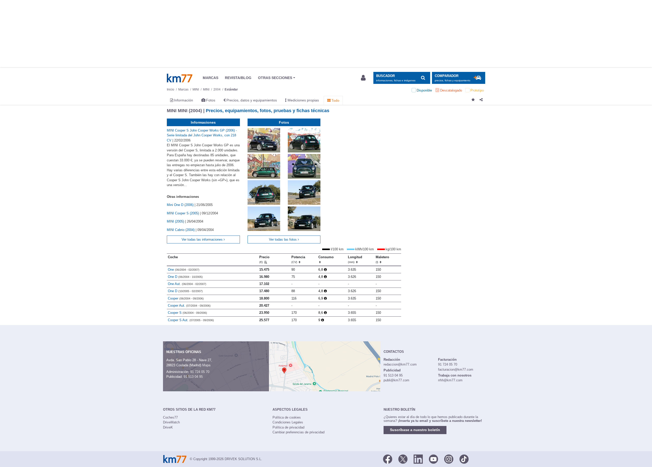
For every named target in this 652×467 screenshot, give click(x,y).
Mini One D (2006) (181, 205)
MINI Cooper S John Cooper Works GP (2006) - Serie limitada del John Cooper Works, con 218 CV (202, 135)
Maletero (382, 259)
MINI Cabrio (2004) (181, 230)
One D (185, 277)
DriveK (168, 427)
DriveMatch (171, 422)
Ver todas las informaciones (203, 239)
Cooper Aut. (189, 305)
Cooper (186, 298)
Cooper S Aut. (191, 320)
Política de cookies (287, 417)
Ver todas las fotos (283, 239)
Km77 (179, 78)
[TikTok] (464, 458)
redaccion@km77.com (400, 364)
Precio (264, 259)
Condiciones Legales (288, 422)
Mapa (206, 365)
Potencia (298, 259)
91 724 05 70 (199, 372)
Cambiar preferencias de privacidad (298, 432)
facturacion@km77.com (455, 369)
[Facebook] (387, 458)
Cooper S (187, 313)
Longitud (355, 259)
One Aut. (187, 284)
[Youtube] (433, 458)
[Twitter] (403, 458)
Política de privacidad (288, 427)
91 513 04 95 (193, 377)
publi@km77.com (396, 380)
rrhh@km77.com (450, 380)
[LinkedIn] (418, 458)
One (183, 269)
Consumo (326, 257)
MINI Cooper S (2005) (183, 213)
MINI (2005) (176, 221)
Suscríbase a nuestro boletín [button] (415, 430)
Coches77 (170, 417)
